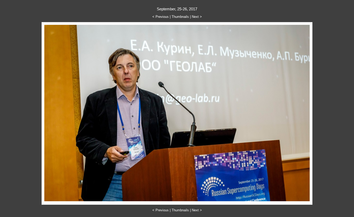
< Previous (160, 17)
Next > (197, 17)
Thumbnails (180, 17)
